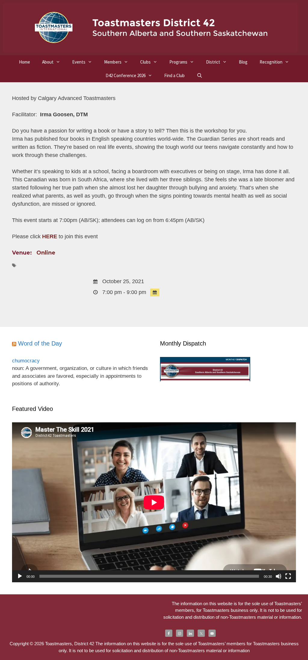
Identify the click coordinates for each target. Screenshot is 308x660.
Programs (178, 62)
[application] (154, 502)
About (48, 62)
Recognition (271, 62)
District (213, 62)
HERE (49, 236)
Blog (243, 62)
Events (78, 62)
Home (24, 62)
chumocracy (26, 361)
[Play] (20, 576)
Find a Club (174, 75)
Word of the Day (40, 343)
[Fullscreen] (288, 576)
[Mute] (279, 576)
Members (113, 62)
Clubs (145, 62)
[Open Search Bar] (199, 75)
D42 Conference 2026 (126, 75)
